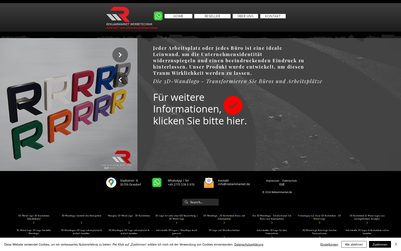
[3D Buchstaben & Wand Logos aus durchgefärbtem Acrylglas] (367, 223)
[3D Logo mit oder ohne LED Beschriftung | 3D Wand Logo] (177, 223)
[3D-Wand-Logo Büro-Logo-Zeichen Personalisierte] (319, 237)
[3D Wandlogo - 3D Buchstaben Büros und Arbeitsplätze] (224, 223)
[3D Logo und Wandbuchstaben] (224, 237)
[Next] (120, 54)
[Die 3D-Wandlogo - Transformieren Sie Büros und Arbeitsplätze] (272, 223)
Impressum (272, 180)
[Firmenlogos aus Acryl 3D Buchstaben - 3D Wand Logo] (319, 223)
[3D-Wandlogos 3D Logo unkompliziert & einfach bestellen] (81, 237)
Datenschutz (290, 180)
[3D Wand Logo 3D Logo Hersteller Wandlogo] (34, 237)
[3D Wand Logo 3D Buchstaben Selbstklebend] (34, 223)
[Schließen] (395, 244)
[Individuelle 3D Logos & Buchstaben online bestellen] (367, 237)
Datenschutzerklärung (248, 244)
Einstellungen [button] (329, 244)
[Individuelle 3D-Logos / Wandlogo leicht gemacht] (177, 237)
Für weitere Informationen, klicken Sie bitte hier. (200, 109)
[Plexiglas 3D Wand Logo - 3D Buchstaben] (129, 223)
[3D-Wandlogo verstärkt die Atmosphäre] (81, 223)
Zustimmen (380, 244)
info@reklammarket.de (234, 184)
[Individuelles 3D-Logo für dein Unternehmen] (272, 237)
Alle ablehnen (354, 244)
